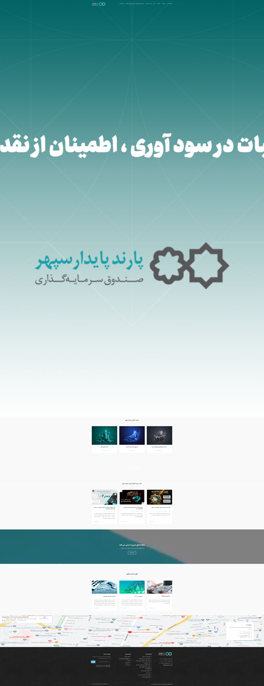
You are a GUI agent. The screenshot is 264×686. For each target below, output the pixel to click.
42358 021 (241, 635)
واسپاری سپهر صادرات (145, 670)
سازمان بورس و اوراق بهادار (144, 658)
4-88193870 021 (244, 633)
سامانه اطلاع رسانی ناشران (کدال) (143, 664)
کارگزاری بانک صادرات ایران (144, 674)
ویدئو (129, 660)
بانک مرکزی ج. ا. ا (146, 662)
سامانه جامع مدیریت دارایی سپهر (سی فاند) (135, 3)
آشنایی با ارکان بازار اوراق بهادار (109, 596)
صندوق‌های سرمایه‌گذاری (124, 658)
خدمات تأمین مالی (104, 447)
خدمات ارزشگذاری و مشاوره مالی (159, 447)
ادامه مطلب (97, 521)
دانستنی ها (127, 662)
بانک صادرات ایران (146, 656)
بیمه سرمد (148, 672)
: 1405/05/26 (162, 511)
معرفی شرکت (127, 656)
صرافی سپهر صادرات (146, 677)
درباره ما (163, 3)
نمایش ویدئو (132, 552)
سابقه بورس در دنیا (139, 596)
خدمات (158, 3)
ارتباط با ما (122, 3)
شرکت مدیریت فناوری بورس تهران (143, 660)
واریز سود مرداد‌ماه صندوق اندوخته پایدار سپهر (161, 507)
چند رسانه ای (148, 3)
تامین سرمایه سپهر (104, 450)
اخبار (154, 3)
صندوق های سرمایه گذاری (132, 447)
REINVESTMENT (166, 596)
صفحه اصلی (169, 3)
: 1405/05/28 (107, 511)
